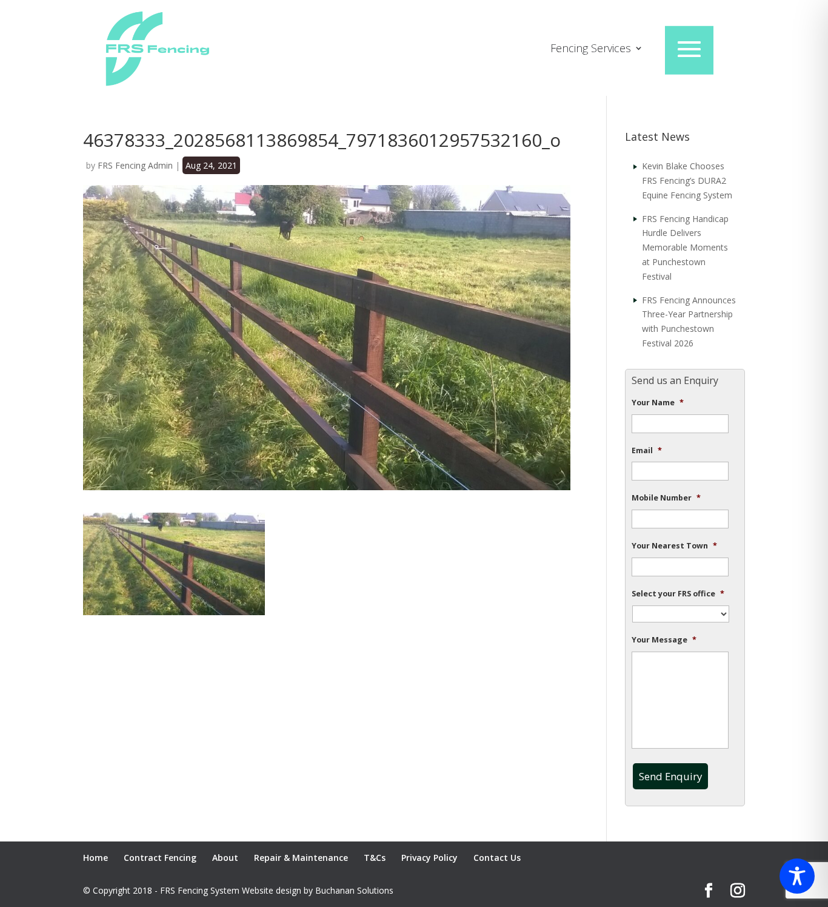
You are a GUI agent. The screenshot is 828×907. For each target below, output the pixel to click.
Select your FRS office (678, 594)
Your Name (658, 403)
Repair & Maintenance (301, 857)
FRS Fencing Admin (135, 165)
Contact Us (497, 857)
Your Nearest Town (674, 546)
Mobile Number (666, 498)
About (225, 857)
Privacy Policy (429, 857)
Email (647, 451)
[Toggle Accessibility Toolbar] (797, 876)
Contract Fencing (160, 857)
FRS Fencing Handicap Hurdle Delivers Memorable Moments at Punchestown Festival (685, 247)
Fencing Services (590, 49)
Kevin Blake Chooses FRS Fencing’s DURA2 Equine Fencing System (687, 180)
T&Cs (375, 857)
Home (95, 857)
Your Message (664, 640)
